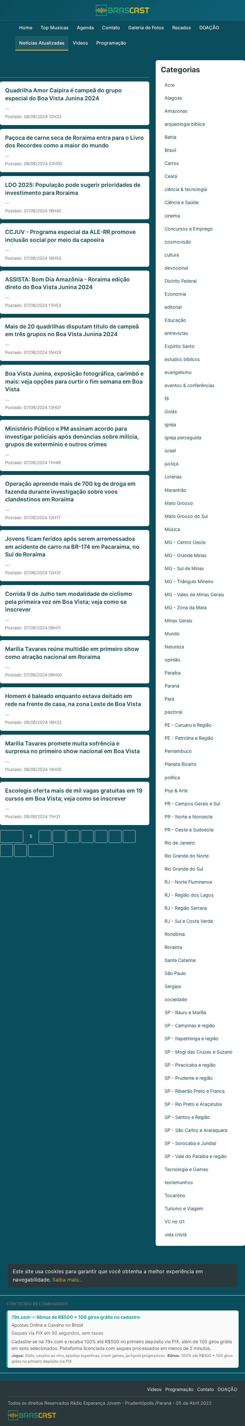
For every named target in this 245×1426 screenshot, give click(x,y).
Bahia (170, 137)
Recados (181, 27)
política (172, 777)
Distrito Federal (181, 281)
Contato (111, 27)
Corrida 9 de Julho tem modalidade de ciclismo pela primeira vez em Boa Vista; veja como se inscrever (68, 601)
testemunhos (179, 1182)
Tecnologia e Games (186, 1169)
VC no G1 (175, 1221)
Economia (175, 294)
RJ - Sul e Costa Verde (189, 921)
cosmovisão (178, 241)
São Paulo (175, 973)
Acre (169, 85)
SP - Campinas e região (190, 1025)
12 (129, 836)
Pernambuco (178, 751)
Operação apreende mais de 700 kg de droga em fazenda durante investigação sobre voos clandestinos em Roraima (70, 491)
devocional (176, 268)
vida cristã (176, 1234)
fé (167, 398)
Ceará (171, 176)
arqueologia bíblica (185, 124)
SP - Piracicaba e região (190, 1065)
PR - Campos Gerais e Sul (192, 803)
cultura (172, 255)
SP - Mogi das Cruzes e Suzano (199, 1052)
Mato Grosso (179, 503)
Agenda (85, 27)
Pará (169, 699)
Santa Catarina (180, 960)
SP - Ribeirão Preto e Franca (195, 1091)
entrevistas (176, 333)
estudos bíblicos (182, 359)
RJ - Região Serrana (186, 908)
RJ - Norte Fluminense (188, 882)
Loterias (173, 476)
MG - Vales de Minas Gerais (194, 594)
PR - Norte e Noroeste (188, 816)
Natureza (174, 646)
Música (172, 529)
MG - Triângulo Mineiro (189, 581)
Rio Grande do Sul (184, 869)
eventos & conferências (190, 385)
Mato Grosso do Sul (186, 516)
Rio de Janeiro (180, 842)
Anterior (12, 836)
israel (170, 450)
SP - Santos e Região (187, 1117)
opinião (172, 659)
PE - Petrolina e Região (189, 738)
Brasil (170, 150)
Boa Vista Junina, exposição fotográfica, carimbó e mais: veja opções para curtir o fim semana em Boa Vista (74, 381)
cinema (172, 215)
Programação (111, 43)
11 (115, 836)
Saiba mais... (67, 1279)
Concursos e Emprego (189, 228)
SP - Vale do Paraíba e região (196, 1156)
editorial (173, 307)
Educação (175, 320)
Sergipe (173, 986)
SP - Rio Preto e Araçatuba (193, 1104)
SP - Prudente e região (189, 1078)
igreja (170, 424)
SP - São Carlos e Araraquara (196, 1130)
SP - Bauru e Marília (185, 1012)
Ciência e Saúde (181, 202)
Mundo (172, 633)
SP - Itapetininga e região (192, 1038)
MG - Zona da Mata (186, 607)
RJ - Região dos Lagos (189, 895)
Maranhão (175, 490)
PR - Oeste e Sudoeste (189, 829)
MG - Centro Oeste (185, 542)
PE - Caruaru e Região (188, 725)
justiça (171, 463)
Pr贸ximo (41, 850)
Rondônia (175, 934)
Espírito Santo (180, 346)
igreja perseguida (183, 437)
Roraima (173, 947)
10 (101, 836)
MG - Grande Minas (186, 555)
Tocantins (175, 1195)
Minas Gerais (178, 620)
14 (20, 850)
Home (25, 27)
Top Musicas (55, 27)
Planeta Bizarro (181, 764)
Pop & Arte (176, 790)
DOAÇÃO (209, 27)
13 (6, 850)
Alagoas (173, 98)
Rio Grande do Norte (187, 855)
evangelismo (178, 372)
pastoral (173, 712)
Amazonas (176, 111)
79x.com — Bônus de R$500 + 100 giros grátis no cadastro (75, 1317)
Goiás (171, 411)
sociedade (176, 999)
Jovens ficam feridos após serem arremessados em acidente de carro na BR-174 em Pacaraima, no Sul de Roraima (72, 546)
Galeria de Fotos (146, 27)
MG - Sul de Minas (184, 568)
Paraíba (173, 672)
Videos (80, 43)
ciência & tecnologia (186, 189)
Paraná (172, 685)
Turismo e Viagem (184, 1208)
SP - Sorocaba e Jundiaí (190, 1143)
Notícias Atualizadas (41, 43)
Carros (172, 163)
